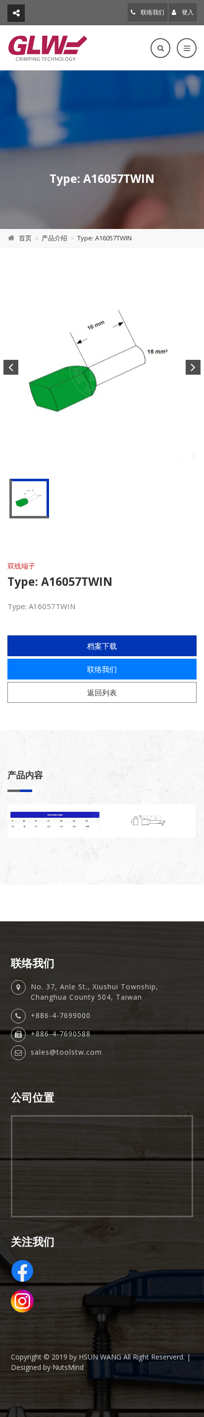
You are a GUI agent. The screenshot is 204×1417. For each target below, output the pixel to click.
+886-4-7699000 (61, 1015)
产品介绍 (54, 237)
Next (193, 367)
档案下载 (102, 646)
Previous (10, 367)
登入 (187, 12)
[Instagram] (102, 1301)
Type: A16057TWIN (104, 237)
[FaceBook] (102, 1270)
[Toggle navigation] (187, 48)
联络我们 (151, 12)
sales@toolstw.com (66, 1052)
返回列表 (102, 692)
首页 (25, 237)
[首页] (47, 48)
